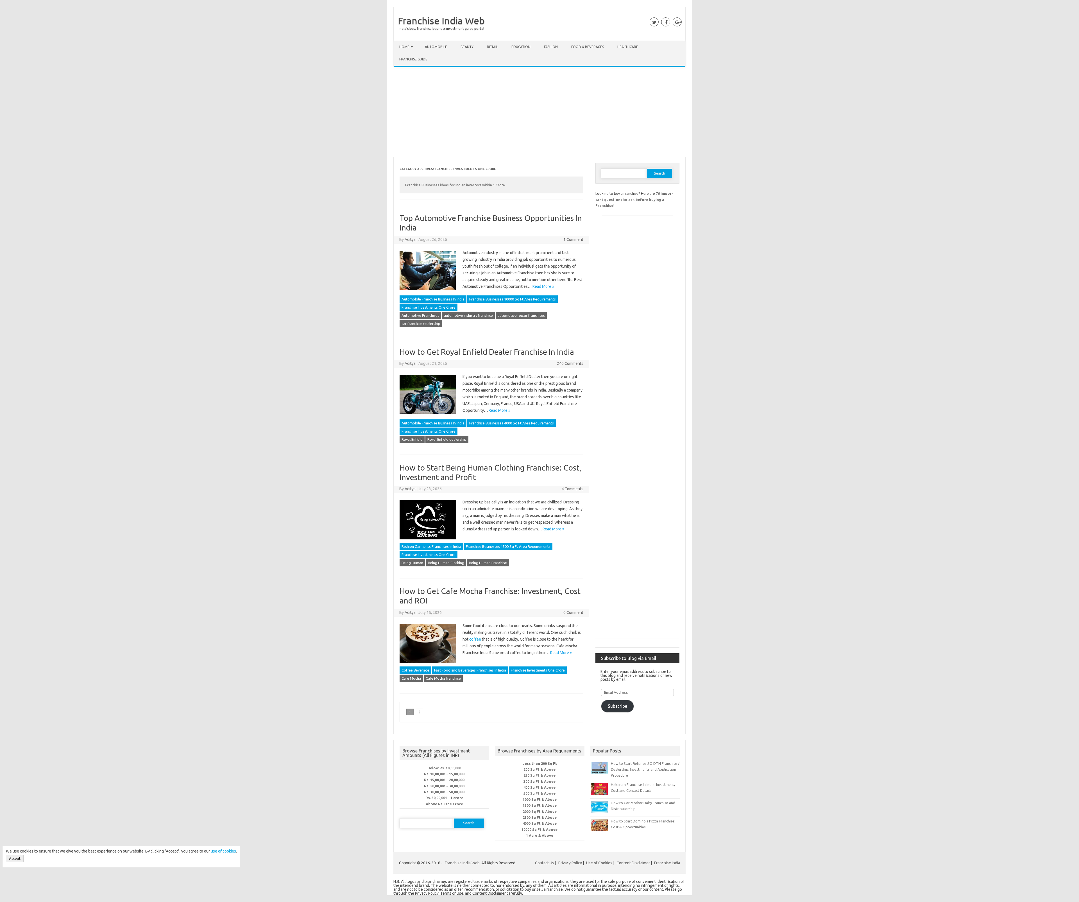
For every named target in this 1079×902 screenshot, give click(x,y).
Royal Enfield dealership (446, 439)
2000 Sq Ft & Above (540, 811)
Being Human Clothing (446, 563)
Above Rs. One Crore (444, 804)
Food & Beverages (587, 47)
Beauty (467, 47)
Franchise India (667, 863)
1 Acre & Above (539, 835)
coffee (475, 639)
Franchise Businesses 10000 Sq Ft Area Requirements (512, 299)
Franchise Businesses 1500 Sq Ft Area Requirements (508, 546)
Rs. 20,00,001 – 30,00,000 (444, 786)
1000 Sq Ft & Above (540, 799)
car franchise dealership (421, 323)
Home (404, 47)
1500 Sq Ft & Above (540, 805)
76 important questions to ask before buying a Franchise (634, 199)
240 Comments (570, 363)
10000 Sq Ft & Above (539, 829)
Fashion (551, 47)
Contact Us (544, 863)
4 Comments (572, 489)
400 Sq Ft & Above (539, 787)
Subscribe (617, 706)
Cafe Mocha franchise (443, 678)
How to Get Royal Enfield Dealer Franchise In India (487, 351)
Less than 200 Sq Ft (539, 763)
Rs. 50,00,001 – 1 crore (444, 798)
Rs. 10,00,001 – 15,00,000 (444, 774)
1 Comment (573, 239)
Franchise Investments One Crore (428, 307)
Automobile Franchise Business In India (433, 299)
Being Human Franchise (488, 563)
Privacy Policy (570, 863)
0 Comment (573, 612)
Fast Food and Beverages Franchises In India (470, 670)
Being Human (412, 563)
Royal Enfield (412, 439)
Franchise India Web (441, 20)
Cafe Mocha (411, 678)
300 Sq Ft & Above (539, 781)
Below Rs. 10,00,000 (444, 768)
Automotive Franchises (420, 315)
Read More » (543, 286)
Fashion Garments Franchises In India (431, 546)
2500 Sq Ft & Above (540, 817)
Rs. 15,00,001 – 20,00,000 (444, 780)
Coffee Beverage (415, 670)
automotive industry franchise (468, 315)
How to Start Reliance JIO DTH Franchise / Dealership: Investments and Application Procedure (645, 769)
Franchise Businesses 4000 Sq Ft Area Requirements (511, 423)
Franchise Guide (413, 59)
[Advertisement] (539, 113)
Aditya (410, 239)
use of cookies (223, 851)
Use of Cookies (599, 863)
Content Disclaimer (633, 863)
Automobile (436, 47)
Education (521, 47)
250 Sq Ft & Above (539, 775)
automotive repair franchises (521, 315)
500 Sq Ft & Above (539, 793)
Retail (492, 47)
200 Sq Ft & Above (539, 769)
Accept (15, 858)
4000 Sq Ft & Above (540, 823)
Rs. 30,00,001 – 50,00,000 (444, 792)
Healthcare (627, 47)
